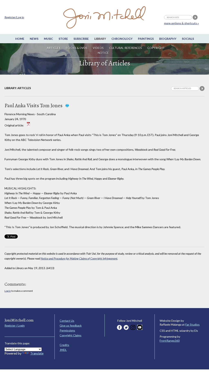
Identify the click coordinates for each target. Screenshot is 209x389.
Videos (98, 48)
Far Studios (192, 324)
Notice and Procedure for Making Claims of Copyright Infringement (79, 258)
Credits (64, 345)
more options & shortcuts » (181, 23)
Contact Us (67, 320)
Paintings (146, 38)
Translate (36, 353)
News (34, 38)
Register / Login (14, 325)
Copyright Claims (70, 335)
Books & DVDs (76, 48)
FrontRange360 (170, 340)
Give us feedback (71, 325)
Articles (53, 48)
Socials (188, 38)
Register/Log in (14, 17)
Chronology (121, 38)
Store (63, 38)
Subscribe (81, 38)
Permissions (67, 330)
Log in (7, 290)
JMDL (63, 349)
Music (48, 38)
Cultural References (125, 48)
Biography (167, 38)
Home (19, 38)
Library (100, 38)
